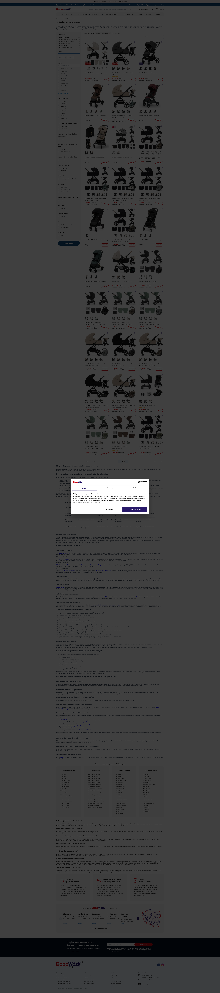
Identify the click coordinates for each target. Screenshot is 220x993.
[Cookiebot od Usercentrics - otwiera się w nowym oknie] (139, 482)
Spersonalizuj (109, 509)
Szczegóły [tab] (110, 488)
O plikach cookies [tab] (135, 488)
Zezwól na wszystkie (134, 509)
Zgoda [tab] (84, 488)
